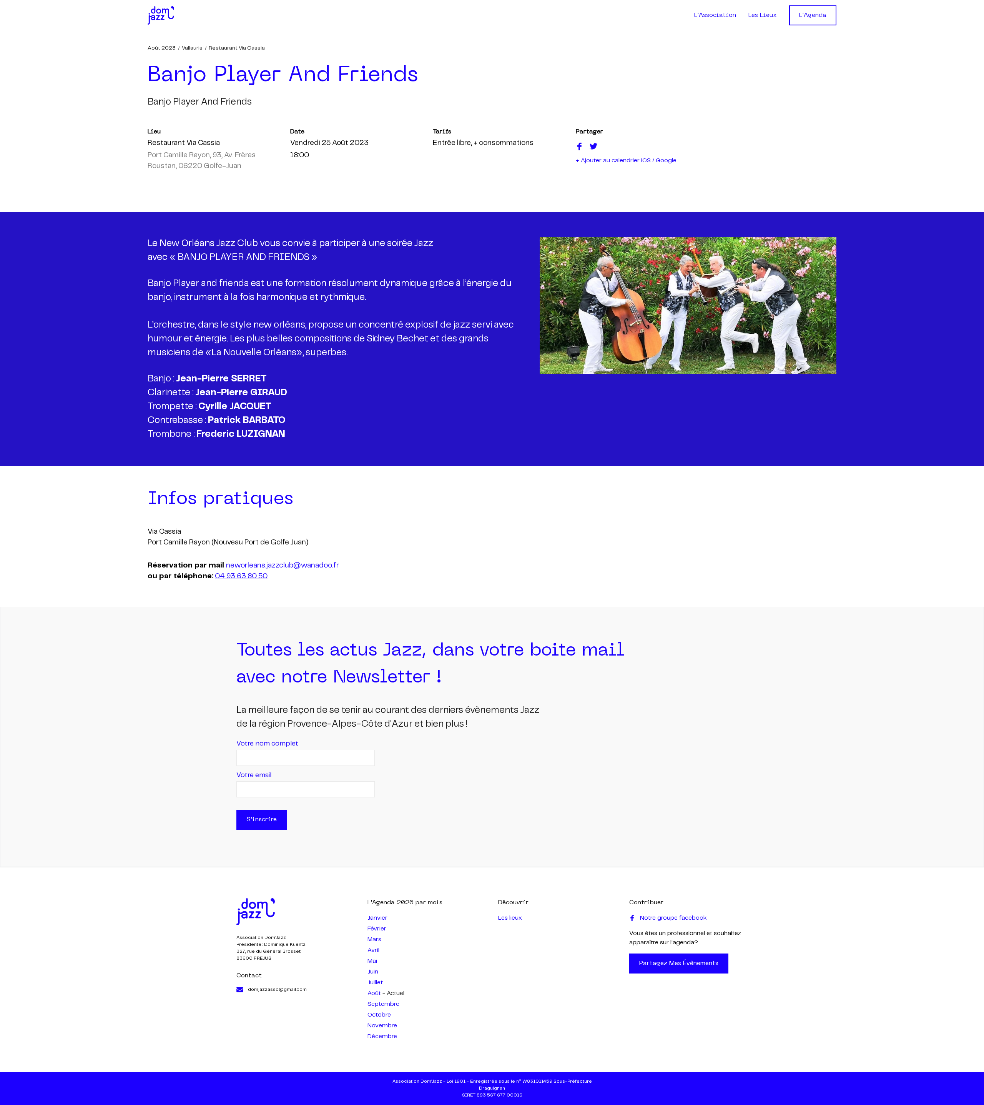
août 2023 (162, 48)
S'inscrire (261, 820)
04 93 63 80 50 (241, 576)
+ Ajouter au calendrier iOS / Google (626, 160)
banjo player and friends (200, 102)
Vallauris (192, 48)
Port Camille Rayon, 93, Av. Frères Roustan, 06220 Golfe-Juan (202, 161)
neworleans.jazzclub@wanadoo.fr (282, 565)
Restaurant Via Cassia (237, 48)
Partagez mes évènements (678, 963)
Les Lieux (762, 15)
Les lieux (510, 918)
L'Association (715, 15)
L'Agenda (812, 15)
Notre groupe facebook (673, 918)
